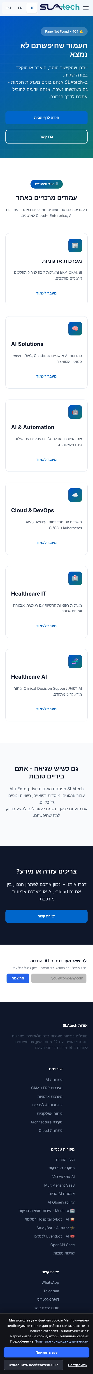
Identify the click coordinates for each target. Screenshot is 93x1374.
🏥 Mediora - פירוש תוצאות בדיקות (47, 1210)
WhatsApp (50, 1282)
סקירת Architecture (46, 1122)
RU (9, 8)
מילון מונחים (65, 1159)
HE (32, 8)
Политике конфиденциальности (61, 1341)
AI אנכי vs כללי (63, 1176)
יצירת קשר (46, 916)
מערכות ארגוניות (50, 1096)
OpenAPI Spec (62, 1244)
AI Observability (61, 1202)
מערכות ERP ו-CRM (47, 1088)
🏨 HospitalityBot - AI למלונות (50, 1219)
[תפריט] (86, 8)
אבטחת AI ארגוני (62, 1193)
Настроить (77, 1364)
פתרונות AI (54, 1079)
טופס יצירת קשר (46, 1308)
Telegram (51, 1291)
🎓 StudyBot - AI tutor (56, 1228)
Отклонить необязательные (33, 1364)
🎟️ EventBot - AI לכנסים (54, 1236)
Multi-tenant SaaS (59, 1185)
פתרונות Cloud (51, 1130)
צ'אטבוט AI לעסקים (47, 1105)
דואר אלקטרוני (48, 1299)
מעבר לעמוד (46, 293)
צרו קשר (46, 136)
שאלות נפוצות (64, 1253)
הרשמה (18, 978)
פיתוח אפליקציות (50, 1113)
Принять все (46, 1352)
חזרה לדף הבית (46, 117)
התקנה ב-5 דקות (62, 1168)
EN (20, 8)
